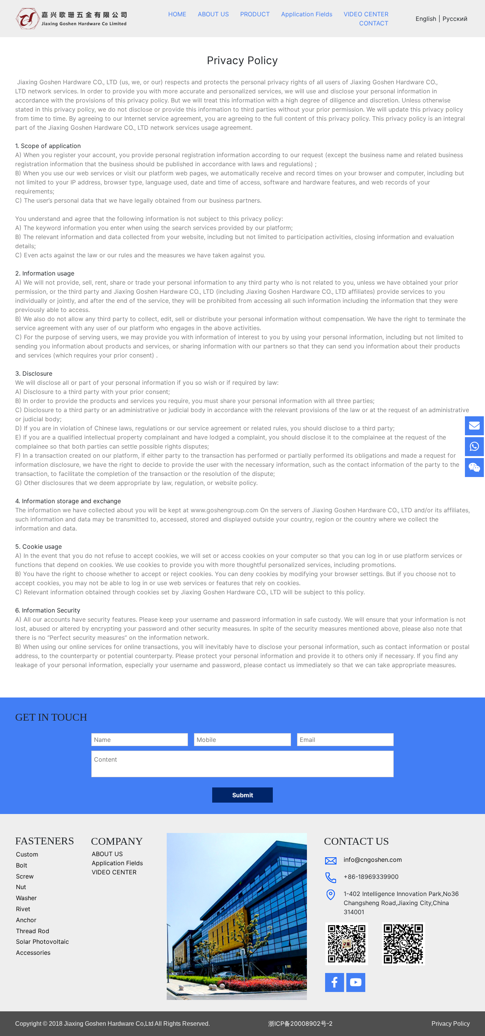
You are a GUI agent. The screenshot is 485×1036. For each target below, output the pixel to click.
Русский (455, 18)
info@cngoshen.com (373, 859)
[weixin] (474, 467)
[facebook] (334, 982)
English (426, 18)
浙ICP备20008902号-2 (300, 1023)
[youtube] (355, 982)
